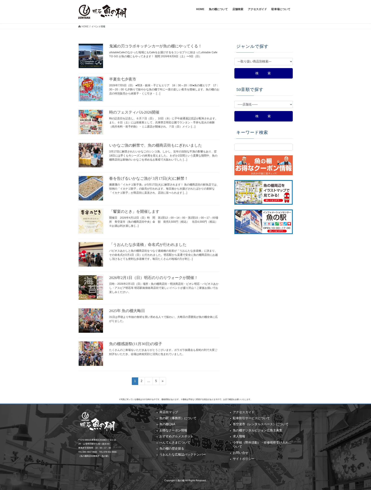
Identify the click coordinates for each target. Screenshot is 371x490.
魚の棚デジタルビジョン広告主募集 (257, 430)
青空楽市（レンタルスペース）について (260, 424)
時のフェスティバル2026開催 (134, 112)
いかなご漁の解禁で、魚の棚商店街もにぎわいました (155, 145)
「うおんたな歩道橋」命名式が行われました (147, 244)
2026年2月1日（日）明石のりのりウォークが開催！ (153, 277)
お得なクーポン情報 (173, 430)
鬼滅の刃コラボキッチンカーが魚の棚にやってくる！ (155, 46)
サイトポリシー (243, 458)
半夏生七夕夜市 (122, 79)
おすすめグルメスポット (176, 436)
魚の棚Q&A (167, 424)
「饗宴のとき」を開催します (134, 211)
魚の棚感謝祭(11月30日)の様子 (135, 344)
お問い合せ (240, 452)
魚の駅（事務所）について (178, 418)
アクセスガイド (243, 412)
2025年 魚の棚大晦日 (127, 311)
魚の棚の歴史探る (171, 448)
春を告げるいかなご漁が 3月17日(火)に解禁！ (148, 178)
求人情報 (239, 436)
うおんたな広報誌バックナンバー (182, 454)
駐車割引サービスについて (251, 418)
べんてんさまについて (174, 442)
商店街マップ (168, 412)
